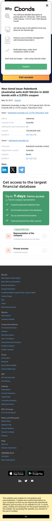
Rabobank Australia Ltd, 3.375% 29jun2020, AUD (28, 113)
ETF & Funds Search (8, 413)
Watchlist (4, 362)
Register (26, 66)
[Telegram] (22, 170)
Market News (6, 421)
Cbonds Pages (6, 296)
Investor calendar (7, 350)
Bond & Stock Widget (8, 365)
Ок (26, 516)
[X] (13, 170)
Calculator (5, 456)
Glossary (4, 436)
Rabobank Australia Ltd (18, 140)
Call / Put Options (7, 339)
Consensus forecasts (8, 400)
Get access (26, 77)
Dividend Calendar (8, 319)
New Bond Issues (7, 335)
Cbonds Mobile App (8, 369)
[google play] (36, 473)
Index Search (6, 390)
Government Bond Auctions (11, 342)
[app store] (16, 473)
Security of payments (9, 448)
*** (27, 127)
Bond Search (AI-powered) (10, 282)
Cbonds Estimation (8, 289)
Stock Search (6, 316)
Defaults (4, 331)
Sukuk (3, 303)
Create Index (5, 397)
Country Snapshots (8, 393)
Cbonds (17, 100)
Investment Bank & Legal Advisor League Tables (18, 293)
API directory (6, 381)
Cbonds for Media (7, 432)
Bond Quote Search (8, 285)
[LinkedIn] (4, 170)
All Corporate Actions (9, 328)
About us (4, 444)
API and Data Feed (8, 377)
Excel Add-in (5, 358)
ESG (2, 300)
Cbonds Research (7, 428)
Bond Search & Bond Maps (10, 278)
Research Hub (6, 425)
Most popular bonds (8, 307)
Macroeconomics (7, 404)
